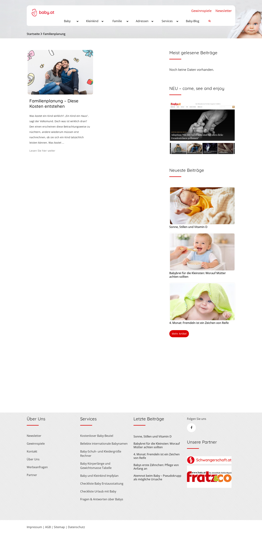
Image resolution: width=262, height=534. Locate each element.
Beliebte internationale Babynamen (104, 444)
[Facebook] (191, 427)
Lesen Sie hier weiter (42, 150)
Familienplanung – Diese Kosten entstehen (53, 103)
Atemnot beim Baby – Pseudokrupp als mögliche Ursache (157, 477)
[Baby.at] (43, 10)
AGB (48, 527)
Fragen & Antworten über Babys (101, 499)
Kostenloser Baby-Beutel (96, 436)
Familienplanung (54, 34)
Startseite (33, 34)
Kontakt (32, 451)
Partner (32, 475)
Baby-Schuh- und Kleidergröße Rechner (100, 453)
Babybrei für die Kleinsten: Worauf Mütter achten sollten (197, 275)
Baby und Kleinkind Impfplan (99, 476)
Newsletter (223, 11)
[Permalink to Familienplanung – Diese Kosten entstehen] (60, 93)
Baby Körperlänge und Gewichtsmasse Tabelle (96, 466)
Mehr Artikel (179, 333)
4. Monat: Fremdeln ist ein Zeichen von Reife (199, 323)
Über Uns (33, 459)
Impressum (34, 527)
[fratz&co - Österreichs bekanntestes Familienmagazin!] (209, 487)
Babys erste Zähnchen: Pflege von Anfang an (156, 467)
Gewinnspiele (201, 11)
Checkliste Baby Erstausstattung (101, 483)
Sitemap (59, 527)
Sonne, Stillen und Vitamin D (188, 227)
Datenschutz (76, 527)
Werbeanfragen (37, 467)
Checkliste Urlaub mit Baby (98, 491)
